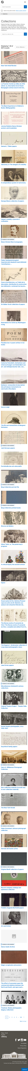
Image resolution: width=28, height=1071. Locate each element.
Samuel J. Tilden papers (9, 146)
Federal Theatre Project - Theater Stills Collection (14, 707)
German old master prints (9, 848)
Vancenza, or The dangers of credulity (13, 164)
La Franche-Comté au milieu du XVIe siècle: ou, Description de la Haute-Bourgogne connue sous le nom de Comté (13, 86)
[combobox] (12, 6)
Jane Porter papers (7, 665)
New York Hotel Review (8, 65)
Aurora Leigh (5, 407)
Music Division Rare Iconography (12, 242)
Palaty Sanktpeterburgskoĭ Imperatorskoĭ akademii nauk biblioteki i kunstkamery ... (13, 262)
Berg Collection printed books (11, 508)
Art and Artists (6, 926)
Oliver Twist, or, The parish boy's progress (12, 545)
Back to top (23, 1021)
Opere (3, 583)
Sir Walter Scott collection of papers (13, 304)
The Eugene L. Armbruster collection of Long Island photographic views (14, 646)
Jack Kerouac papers (8, 448)
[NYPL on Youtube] (25, 1040)
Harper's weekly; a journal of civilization (10, 220)
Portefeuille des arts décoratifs (11, 466)
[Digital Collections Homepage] (2, 2)
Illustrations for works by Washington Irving (13, 323)
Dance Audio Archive (8, 947)
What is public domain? (21, 10)
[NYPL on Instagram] (22, 1040)
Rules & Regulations (22, 1048)
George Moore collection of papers (12, 201)
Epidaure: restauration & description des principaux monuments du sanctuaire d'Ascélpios (13, 387)
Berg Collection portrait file (10, 487)
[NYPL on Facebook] (16, 1040)
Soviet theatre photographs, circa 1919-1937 (12, 727)
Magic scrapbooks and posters (11, 965)
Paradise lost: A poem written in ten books (12, 344)
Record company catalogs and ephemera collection (11, 888)
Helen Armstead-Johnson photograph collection (13, 829)
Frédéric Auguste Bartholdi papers (12, 908)
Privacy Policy (23, 1045)
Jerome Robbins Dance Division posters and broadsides (11, 127)
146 (21, 1017)
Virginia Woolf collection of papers (12, 869)
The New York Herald (8, 807)
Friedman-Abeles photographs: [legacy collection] (11, 1009)
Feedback (24, 1069)
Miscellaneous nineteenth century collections (12, 687)
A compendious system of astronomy (13, 183)
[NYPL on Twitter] (19, 1040)
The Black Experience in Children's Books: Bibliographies (12, 107)
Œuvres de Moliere (7, 526)
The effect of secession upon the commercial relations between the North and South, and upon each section (12, 986)
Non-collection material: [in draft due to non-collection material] (13, 788)
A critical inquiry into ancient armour (13, 564)
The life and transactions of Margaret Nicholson (13, 426)
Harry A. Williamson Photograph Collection (11, 768)
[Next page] (23, 1017)
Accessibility (23, 1043)
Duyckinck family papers (9, 746)
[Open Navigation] (25, 2)
